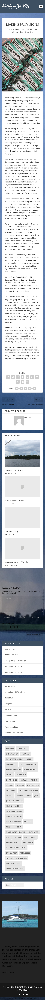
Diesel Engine (30, 769)
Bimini (29, 759)
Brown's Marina (13, 769)
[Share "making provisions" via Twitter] (13, 377)
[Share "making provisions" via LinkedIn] (32, 377)
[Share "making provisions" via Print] (27, 382)
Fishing (34, 780)
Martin (17, 29)
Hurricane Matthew (28, 790)
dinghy (9, 775)
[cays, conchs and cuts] (22, 486)
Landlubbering (11, 715)
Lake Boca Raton (14, 816)
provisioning (30, 837)
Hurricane (11, 790)
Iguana (9, 795)
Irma (29, 795)
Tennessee (25, 853)
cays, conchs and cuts (14, 501)
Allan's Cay (22, 749)
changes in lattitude (14, 470)
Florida (9, 785)
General (8, 709)
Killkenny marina (14, 811)
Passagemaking (11, 727)
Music (8, 827)
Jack (36, 795)
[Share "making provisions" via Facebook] (8, 377)
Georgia (20, 785)
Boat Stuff (9, 698)
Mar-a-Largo (10, 649)
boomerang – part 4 (13, 666)
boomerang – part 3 (13, 672)
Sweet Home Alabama (14, 733)
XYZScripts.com (31, 998)
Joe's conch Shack (14, 801)
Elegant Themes (23, 987)
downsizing (11, 780)
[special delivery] (22, 517)
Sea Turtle (28, 842)
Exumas (24, 780)
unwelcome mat (11, 655)
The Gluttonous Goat (16, 858)
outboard (33, 832)
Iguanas (19, 795)
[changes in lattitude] (22, 453)
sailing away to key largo (15, 660)
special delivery (11, 531)
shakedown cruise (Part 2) (16, 562)
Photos (17, 837)
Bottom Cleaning (28, 764)
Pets (8, 837)
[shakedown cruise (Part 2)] (22, 548)
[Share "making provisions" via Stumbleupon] (17, 382)
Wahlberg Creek (13, 863)
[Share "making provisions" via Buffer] (37, 377)
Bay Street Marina (14, 759)
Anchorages (10, 686)
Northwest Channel (15, 832)
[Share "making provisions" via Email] (22, 382)
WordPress (24, 990)
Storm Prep (11, 853)
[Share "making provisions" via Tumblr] (22, 377)
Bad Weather (12, 754)
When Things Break (15, 868)
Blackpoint (11, 764)
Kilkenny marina (13, 806)
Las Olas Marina (13, 821)
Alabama (10, 749)
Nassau (18, 827)
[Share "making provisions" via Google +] (17, 377)
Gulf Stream (33, 785)
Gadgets (8, 703)
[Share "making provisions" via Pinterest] (27, 377)
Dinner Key (21, 775)
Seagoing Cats (12, 842)
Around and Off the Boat (15, 692)
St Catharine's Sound (16, 848)
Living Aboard (10, 721)
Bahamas (25, 754)
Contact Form (13, 998)
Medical (27, 821)
